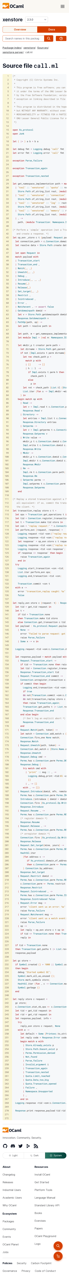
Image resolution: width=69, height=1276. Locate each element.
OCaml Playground (45, 1236)
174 (7, 741)
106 (7, 479)
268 (7, 1102)
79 (7, 375)
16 (7, 133)
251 (7, 1037)
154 (7, 664)
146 (7, 633)
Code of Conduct (45, 1270)
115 (7, 514)
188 (7, 795)
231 (7, 960)
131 (7, 575)
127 (7, 560)
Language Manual (44, 1197)
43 (7, 237)
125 (7, 552)
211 (7, 883)
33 (7, 198)
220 (7, 918)
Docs (51, 29)
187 (7, 791)
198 (7, 833)
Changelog (9, 1174)
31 (7, 191)
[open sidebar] (58, 1256)
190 (7, 802)
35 (7, 206)
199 (7, 837)
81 (7, 383)
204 (7, 856)
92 (7, 425)
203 (7, 852)
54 (7, 279)
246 (7, 1018)
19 (7, 145)
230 (7, 956)
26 (7, 172)
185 (7, 783)
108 (7, 487)
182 (7, 772)
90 (7, 418)
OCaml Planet (11, 1244)
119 (7, 529)
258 (7, 1064)
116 (7, 518)
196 (7, 825)
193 (7, 814)
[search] (58, 1245)
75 (7, 360)
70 (7, 341)
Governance (10, 1270)
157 (7, 675)
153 (7, 660)
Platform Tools (43, 1190)
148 (7, 641)
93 (7, 429)
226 (7, 941)
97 (7, 445)
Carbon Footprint (41, 1263)
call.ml (28, 52)
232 (7, 964)
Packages (8, 1221)
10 (7, 110)
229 (7, 952)
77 (7, 368)
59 (7, 298)
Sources (42, 47)
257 (7, 1060)
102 (7, 464)
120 (7, 533)
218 (7, 910)
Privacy (26, 1270)
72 (7, 348)
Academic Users (12, 1197)
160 (7, 687)
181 (7, 768)
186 (7, 787)
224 (7, 933)
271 (7, 1114)
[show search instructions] (61, 38)
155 (7, 668)
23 (7, 160)
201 (7, 845)
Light (15, 1155)
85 (7, 398)
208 (7, 872)
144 (7, 625)
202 (7, 849)
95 (7, 437)
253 (7, 1045)
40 (7, 225)
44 (7, 241)
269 (7, 1106)
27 (7, 175)
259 (7, 1068)
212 (7, 887)
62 (7, 310)
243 (7, 1006)
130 (7, 572)
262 (7, 1079)
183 (7, 775)
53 (7, 275)
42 (7, 233)
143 (7, 622)
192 (7, 810)
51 (7, 268)
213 (7, 891)
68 (7, 333)
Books (38, 1213)
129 (7, 568)
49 (7, 260)
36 (7, 210)
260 (7, 1072)
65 (7, 322)
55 (7, 283)
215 (7, 899)
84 (7, 395)
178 (7, 756)
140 (7, 610)
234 (7, 972)
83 (7, 391)
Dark (36, 1155)
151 (7, 652)
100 (7, 456)
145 (7, 629)
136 (7, 595)
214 (7, 895)
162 (7, 695)
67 (7, 329)
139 (7, 606)
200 (7, 841)
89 (7, 414)
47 (7, 252)
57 (7, 291)
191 (7, 806)
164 (7, 702)
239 (7, 991)
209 (7, 875)
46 (7, 248)
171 (7, 729)
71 (7, 345)
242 (7, 1002)
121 (7, 537)
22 (7, 156)
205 (7, 860)
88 (7, 410)
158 (7, 679)
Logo (37, 1243)
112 (7, 502)
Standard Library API (47, 1205)
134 (7, 587)
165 (7, 706)
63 (7, 314)
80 (7, 379)
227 (7, 945)
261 (7, 1075)
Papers (38, 1228)
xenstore (13, 19)
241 (7, 999)
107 (7, 483)
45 (7, 245)
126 (7, 556)
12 (7, 118)
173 (7, 737)
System (58, 1155)
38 (7, 218)
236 (7, 979)
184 (7, 779)
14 (7, 125)
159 (7, 683)
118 (7, 525)
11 (7, 114)
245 (7, 1014)
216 (7, 902)
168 (7, 718)
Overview (20, 29)
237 (7, 983)
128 (7, 564)
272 (7, 1118)
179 (7, 760)
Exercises (40, 1220)
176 (7, 749)
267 (7, 1099)
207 (7, 868)
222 (7, 925)
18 (7, 141)
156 (7, 672)
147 (7, 637)
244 (7, 1010)
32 (7, 195)
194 (7, 818)
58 (7, 295)
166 (7, 710)
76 (7, 364)
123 (7, 545)
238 (7, 987)
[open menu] (62, 6)
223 (7, 929)
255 (7, 1052)
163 (7, 699)
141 (7, 614)
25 (7, 168)
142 (7, 618)
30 (7, 187)
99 (7, 452)
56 (7, 287)
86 (7, 402)
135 (7, 591)
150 (7, 649)
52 (7, 272)
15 (7, 129)
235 (7, 975)
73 (7, 352)
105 (7, 475)
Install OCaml (42, 1174)
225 (7, 937)
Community (9, 1229)
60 (7, 302)
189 (7, 799)
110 (7, 495)
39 (7, 222)
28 (7, 179)
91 (7, 422)
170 (7, 725)
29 (7, 183)
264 (7, 1087)
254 (7, 1049)
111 (7, 498)
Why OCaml (9, 1205)
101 (7, 460)
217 (7, 906)
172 (7, 733)
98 (7, 448)
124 (7, 548)
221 (7, 922)
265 (7, 1091)
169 (7, 722)
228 (7, 949)
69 (7, 337)
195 (7, 822)
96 (7, 441)
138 (7, 602)
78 (7, 372)
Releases (8, 1182)
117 (7, 522)
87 (7, 406)
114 (7, 510)
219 (7, 914)
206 (7, 864)
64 (7, 318)
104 (7, 472)
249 (7, 1029)
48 (7, 256)
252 (7, 1041)
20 (7, 148)
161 (7, 691)
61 (7, 306)
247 (7, 1022)
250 (7, 1033)
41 (7, 229)
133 (7, 583)
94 (7, 433)
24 (7, 164)
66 (7, 325)
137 (7, 598)
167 (7, 714)
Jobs (6, 1252)
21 (7, 152)
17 (7, 137)
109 (7, 491)
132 (7, 579)
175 (7, 745)
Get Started (41, 1182)
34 (7, 202)
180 (7, 764)
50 (7, 264)
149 (7, 645)
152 (7, 656)
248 (7, 1025)
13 (7, 122)
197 (7, 829)
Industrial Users (12, 1190)
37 (7, 214)
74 (7, 356)
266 (7, 1095)
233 (7, 968)
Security (21, 1263)
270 (7, 1110)
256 (7, 1056)
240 (7, 995)
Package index (12, 47)
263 (7, 1083)
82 (7, 387)
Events (7, 1236)
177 (7, 752)
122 (7, 541)
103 (7, 468)
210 (7, 879)
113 (7, 506)
